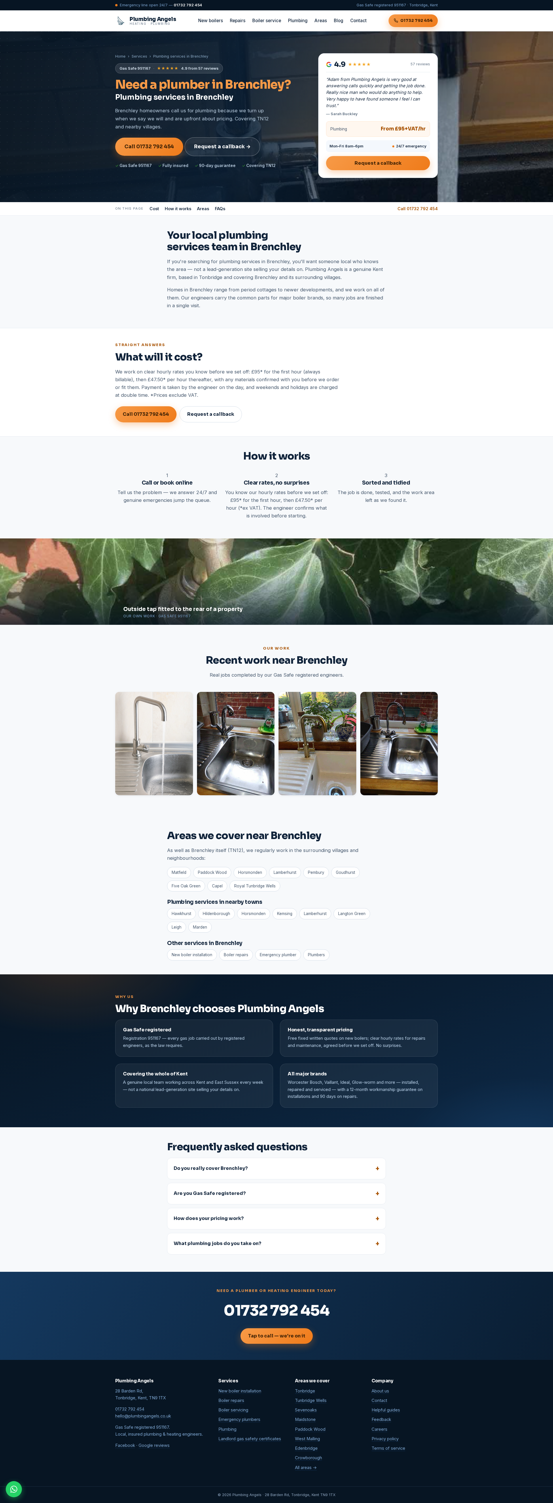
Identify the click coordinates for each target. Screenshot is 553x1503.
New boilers (210, 20)
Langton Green (351, 913)
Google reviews (154, 1445)
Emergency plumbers (239, 1419)
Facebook (125, 1445)
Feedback (381, 1419)
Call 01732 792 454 (149, 146)
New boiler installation (192, 954)
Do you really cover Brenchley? (211, 1168)
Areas (321, 20)
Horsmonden (254, 913)
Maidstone (305, 1419)
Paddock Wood (310, 1429)
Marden (200, 927)
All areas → (306, 1467)
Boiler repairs (236, 954)
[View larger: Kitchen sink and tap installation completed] (399, 743)
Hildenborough (216, 913)
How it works (178, 208)
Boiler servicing (233, 1410)
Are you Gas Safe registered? (210, 1193)
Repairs (237, 20)
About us (380, 1391)
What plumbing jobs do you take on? (217, 1243)
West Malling (307, 1438)
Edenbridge (306, 1448)
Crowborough (308, 1457)
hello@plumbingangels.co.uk (143, 1416)
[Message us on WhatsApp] (14, 1489)
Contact (358, 20)
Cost (154, 208)
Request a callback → (222, 146)
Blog (338, 20)
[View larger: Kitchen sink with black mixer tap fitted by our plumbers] (236, 743)
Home (120, 56)
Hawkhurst (181, 913)
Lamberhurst (315, 913)
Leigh (176, 927)
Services (139, 56)
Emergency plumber (278, 954)
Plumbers (316, 954)
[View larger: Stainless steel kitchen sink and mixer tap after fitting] (154, 743)
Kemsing (284, 913)
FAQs (220, 208)
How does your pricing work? (209, 1218)
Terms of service (388, 1448)
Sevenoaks (306, 1410)
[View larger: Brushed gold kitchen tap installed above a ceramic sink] (317, 743)
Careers (379, 1429)
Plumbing (298, 20)
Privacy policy (385, 1438)
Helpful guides (386, 1410)
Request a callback (378, 163)
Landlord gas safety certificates (249, 1438)
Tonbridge (305, 1391)
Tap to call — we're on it (276, 1336)
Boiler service (266, 20)
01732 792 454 (188, 5)
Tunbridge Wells (311, 1400)
